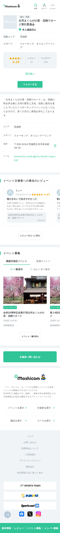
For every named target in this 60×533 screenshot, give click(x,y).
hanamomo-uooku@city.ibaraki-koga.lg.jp (35, 158)
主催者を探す (44, 407)
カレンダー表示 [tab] (42, 269)
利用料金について (30, 448)
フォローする (30, 84)
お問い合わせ (30, 442)
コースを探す (44, 420)
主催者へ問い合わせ (30, 356)
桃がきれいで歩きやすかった (22, 198)
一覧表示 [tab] (18, 269)
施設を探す (16, 420)
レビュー (19, 528)
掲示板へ (30, 73)
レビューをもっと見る (30, 235)
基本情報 (6, 528)
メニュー (53, 8)
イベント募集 (34, 528)
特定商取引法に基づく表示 (30, 472)
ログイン (44, 8)
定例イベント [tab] (43, 261)
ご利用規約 (30, 454)
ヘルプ (30, 436)
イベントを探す (16, 407)
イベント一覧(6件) (30, 336)
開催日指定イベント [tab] (16, 261)
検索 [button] (35, 8)
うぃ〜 (19, 190)
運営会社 (30, 466)
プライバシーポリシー (30, 460)
